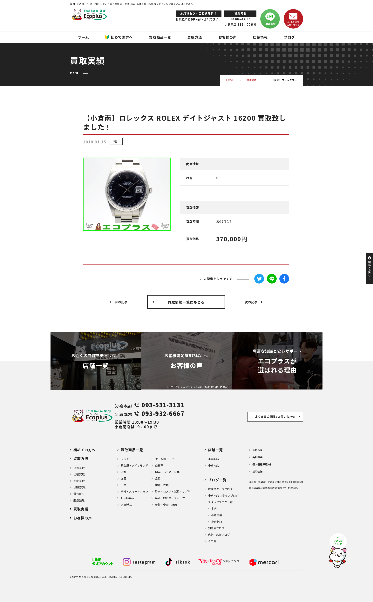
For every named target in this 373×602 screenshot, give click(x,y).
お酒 (123, 478)
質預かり (79, 494)
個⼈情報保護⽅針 (262, 464)
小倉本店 (213, 459)
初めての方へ (84, 449)
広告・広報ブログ (219, 535)
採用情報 (257, 471)
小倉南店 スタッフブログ (223, 495)
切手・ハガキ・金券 (167, 472)
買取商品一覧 (132, 449)
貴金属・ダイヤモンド (134, 465)
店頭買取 (79, 468)
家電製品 (126, 505)
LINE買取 (79, 487)
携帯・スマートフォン (134, 491)
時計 (116, 141)
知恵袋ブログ (216, 528)
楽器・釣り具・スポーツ (170, 498)
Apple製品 (127, 498)
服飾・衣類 (162, 485)
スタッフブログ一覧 (220, 502)
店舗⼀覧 (215, 449)
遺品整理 (79, 500)
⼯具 (123, 485)
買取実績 (80, 508)
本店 (214, 508)
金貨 (157, 478)
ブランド (126, 459)
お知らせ (257, 450)
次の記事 (251, 302)
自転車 (159, 465)
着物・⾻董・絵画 (166, 505)
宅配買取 (79, 481)
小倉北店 (216, 522)
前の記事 (121, 302)
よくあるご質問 (275, 416)
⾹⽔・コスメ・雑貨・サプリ (172, 491)
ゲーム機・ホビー (166, 459)
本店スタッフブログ (220, 489)
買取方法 (80, 458)
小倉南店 (213, 465)
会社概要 (257, 457)
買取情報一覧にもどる (186, 301)
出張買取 (79, 474)
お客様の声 (82, 517)
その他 (212, 541)
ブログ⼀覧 (217, 479)
